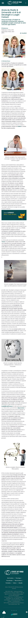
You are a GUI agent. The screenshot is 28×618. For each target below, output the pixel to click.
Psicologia (18, 578)
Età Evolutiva (10, 578)
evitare (19, 126)
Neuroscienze (18, 580)
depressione (21, 408)
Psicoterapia (9, 580)
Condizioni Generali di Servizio (17, 602)
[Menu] (2, 3)
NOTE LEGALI (7, 602)
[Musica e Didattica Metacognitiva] (15, 454)
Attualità (20, 583)
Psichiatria (8, 583)
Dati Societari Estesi (12, 604)
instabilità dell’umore (7, 406)
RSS (19, 604)
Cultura (14, 583)
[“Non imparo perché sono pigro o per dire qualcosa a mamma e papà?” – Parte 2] (15, 271)
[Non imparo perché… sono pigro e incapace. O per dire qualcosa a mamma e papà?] (15, 144)
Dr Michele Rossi (5, 61)
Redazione (5, 28)
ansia (3, 241)
